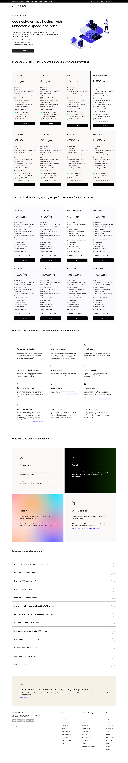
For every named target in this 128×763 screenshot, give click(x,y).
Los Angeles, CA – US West (50, 114)
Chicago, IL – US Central (49, 112)
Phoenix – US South (22, 119)
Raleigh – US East (21, 116)
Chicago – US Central (22, 112)
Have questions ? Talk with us (22, 51)
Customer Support (110, 1)
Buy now (24, 123)
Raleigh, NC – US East (49, 116)
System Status (94, 1)
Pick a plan (23, 697)
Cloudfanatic (15, 726)
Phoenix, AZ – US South (49, 119)
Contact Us (102, 1)
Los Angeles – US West (23, 114)
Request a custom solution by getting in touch (84, 528)
